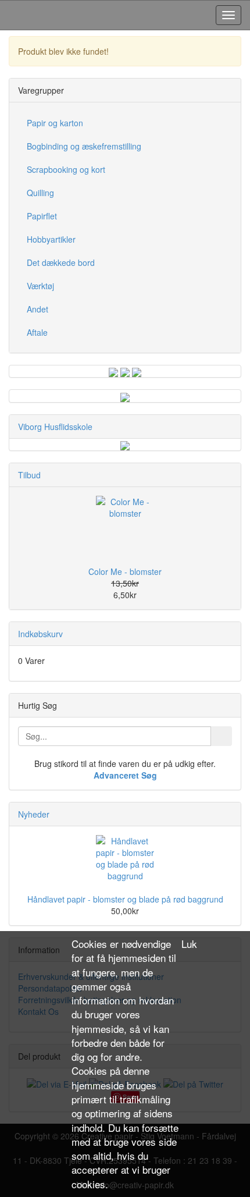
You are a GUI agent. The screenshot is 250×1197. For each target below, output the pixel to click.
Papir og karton (55, 123)
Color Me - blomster (125, 571)
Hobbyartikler (51, 239)
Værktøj (40, 286)
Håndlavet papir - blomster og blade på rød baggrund (125, 899)
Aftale (37, 332)
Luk (189, 944)
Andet (37, 309)
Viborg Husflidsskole (55, 426)
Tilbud (29, 475)
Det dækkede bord (61, 262)
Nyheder (33, 814)
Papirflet (42, 216)
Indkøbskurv (40, 634)
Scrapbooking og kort (66, 169)
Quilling (40, 192)
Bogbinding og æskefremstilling (84, 146)
